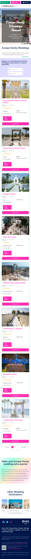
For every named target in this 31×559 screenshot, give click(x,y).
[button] (29, 6)
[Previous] (3, 507)
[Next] (27, 507)
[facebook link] (3, 522)
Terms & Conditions (8, 530)
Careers (24, 530)
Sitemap (26, 528)
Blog (11, 531)
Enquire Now (15, 123)
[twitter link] (7, 522)
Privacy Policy (13, 528)
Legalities (18, 530)
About (3, 528)
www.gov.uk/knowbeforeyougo (14, 548)
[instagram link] (11, 522)
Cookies (20, 528)
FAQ (7, 528)
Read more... (25, 56)
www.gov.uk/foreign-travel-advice (20, 543)
